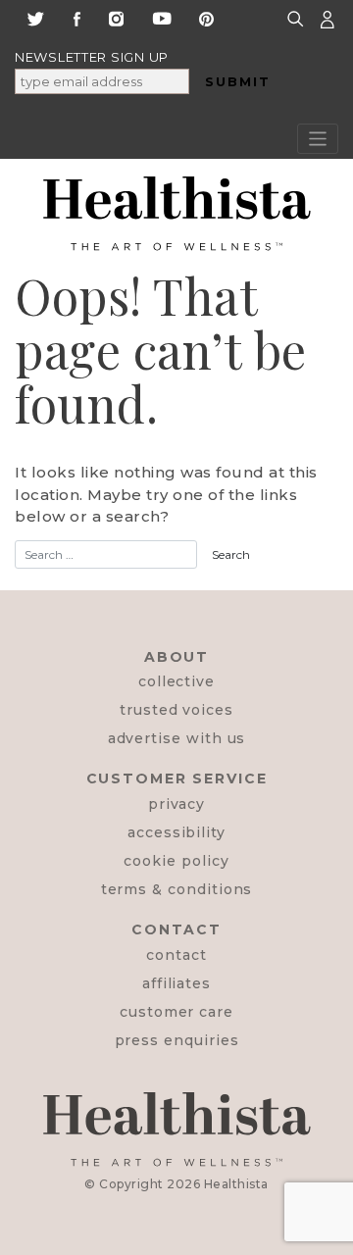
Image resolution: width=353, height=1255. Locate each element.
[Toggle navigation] (318, 139)
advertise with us (177, 738)
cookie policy (176, 861)
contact (176, 955)
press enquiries (177, 1040)
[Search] (298, 18)
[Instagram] (116, 17)
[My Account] (327, 18)
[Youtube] (162, 17)
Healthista (236, 1184)
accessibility (176, 832)
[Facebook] (77, 17)
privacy (177, 804)
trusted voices (176, 710)
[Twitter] (35, 17)
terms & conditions (177, 889)
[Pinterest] (206, 17)
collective (176, 681)
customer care (176, 1012)
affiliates (176, 983)
